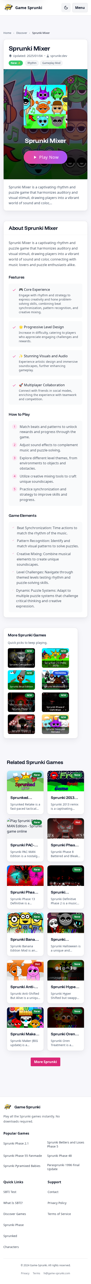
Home (7, 33)
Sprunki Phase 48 (59, 1156)
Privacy (25, 1273)
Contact (53, 1192)
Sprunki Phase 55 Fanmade (22, 1156)
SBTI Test (9, 1192)
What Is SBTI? (13, 1203)
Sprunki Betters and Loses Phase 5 (65, 1144)
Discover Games (14, 1214)
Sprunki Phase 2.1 (16, 1143)
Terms (36, 1273)
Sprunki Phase (13, 1225)
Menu (80, 7)
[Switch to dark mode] (66, 7)
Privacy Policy (57, 1203)
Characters (11, 1247)
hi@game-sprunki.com (57, 1273)
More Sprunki (45, 1061)
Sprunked (10, 1236)
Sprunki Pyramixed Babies (21, 1166)
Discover (21, 33)
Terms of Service (59, 1214)
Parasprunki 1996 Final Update (63, 1167)
